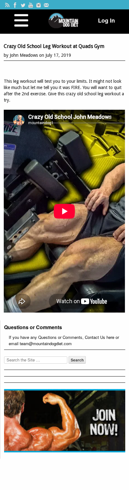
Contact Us (95, 337)
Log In (106, 20)
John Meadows (24, 55)
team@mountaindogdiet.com (46, 343)
